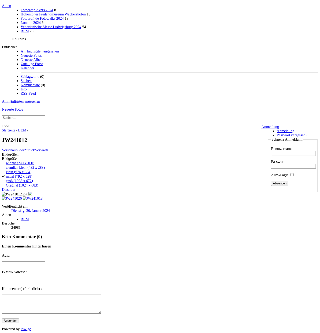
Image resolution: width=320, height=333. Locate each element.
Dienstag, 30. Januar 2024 (30, 211)
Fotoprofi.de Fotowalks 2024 (42, 18)
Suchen (26, 81)
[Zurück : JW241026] (12, 198)
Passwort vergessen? (292, 135)
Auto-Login (280, 175)
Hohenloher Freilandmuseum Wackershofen (53, 14)
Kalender (27, 68)
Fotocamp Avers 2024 (37, 10)
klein (18, 172)
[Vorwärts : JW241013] (33, 198)
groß (19, 181)
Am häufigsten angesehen (40, 51)
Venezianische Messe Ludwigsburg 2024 (51, 27)
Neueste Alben (31, 60)
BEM (25, 31)
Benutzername (281, 149)
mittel (19, 176)
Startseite (8, 130)
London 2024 (31, 23)
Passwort (277, 162)
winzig (20, 163)
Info (24, 89)
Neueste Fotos (31, 55)
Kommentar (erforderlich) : (22, 289)
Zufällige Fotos (32, 64)
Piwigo (26, 329)
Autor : (7, 255)
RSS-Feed (28, 93)
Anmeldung (270, 127)
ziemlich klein (25, 167)
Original (22, 185)
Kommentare (30, 85)
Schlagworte (30, 77)
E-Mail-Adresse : (14, 272)
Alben (6, 6)
